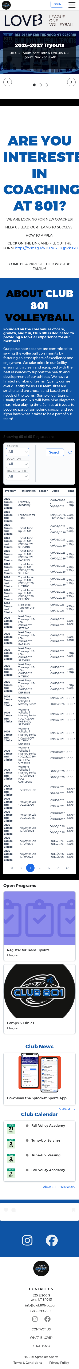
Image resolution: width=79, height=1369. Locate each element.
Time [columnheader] (71, 490)
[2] (40, 85)
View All (66, 1109)
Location (14, 459)
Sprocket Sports (46, 1357)
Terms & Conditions (27, 1363)
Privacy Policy (59, 1363)
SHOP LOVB (41, 1346)
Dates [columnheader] (55, 490)
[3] (46, 85)
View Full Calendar (58, 1187)
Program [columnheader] (10, 490)
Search (54, 452)
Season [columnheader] (43, 490)
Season (12, 446)
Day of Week (16, 471)
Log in (56, 4)
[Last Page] (67, 868)
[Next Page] (58, 868)
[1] (34, 85)
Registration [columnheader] (28, 490)
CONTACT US (41, 1329)
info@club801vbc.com (41, 1305)
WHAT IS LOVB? (41, 1338)
